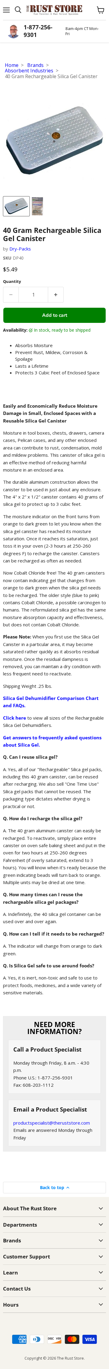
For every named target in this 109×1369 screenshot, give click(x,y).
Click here (14, 718)
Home (11, 65)
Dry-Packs (20, 249)
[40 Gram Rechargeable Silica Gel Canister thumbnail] (16, 206)
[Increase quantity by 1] (56, 295)
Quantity (12, 281)
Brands (35, 65)
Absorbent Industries (29, 70)
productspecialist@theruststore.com (51, 1123)
